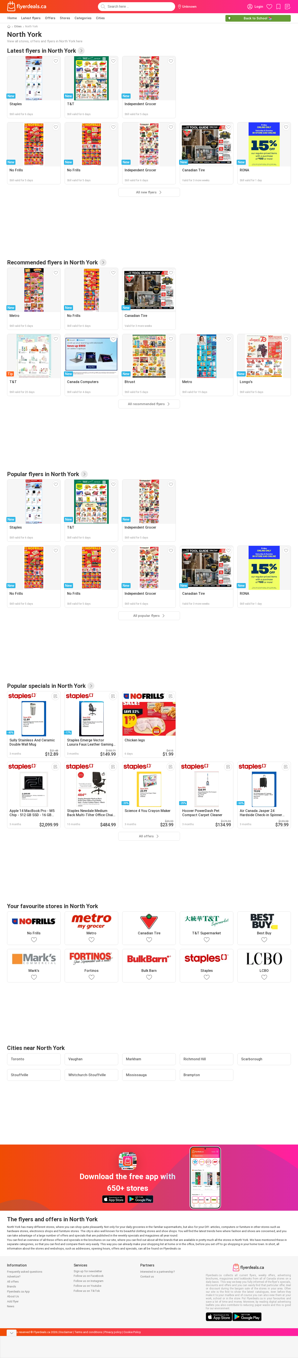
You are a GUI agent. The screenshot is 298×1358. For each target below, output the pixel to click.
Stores (65, 18)
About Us (13, 1296)
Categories (83, 18)
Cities (100, 18)
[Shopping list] (287, 6)
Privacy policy (113, 1332)
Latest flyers (31, 18)
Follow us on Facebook (89, 1276)
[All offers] (90, 685)
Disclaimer (65, 1332)
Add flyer (13, 1301)
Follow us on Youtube (87, 1285)
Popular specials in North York (46, 686)
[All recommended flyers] (103, 262)
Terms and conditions (88, 1332)
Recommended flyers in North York (52, 262)
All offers (13, 1281)
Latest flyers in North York (41, 50)
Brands (11, 1286)
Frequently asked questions (24, 1271)
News (10, 1306)
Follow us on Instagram (88, 1281)
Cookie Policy (132, 1332)
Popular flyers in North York (43, 474)
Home (12, 18)
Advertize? (14, 1276)
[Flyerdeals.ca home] (26, 6)
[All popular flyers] (84, 474)
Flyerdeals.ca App (18, 1291)
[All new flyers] (81, 50)
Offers (50, 18)
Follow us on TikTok (87, 1291)
